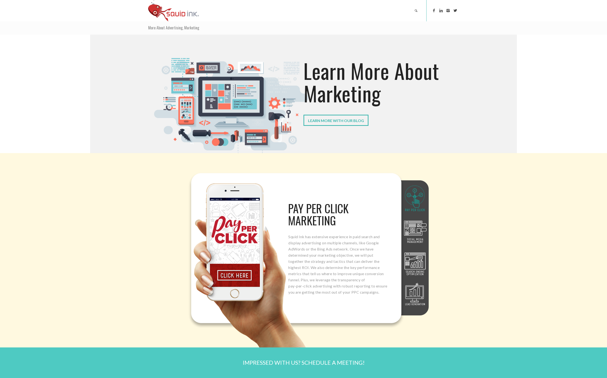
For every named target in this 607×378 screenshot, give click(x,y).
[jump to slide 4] (415, 294)
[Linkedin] (441, 10)
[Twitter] (455, 10)
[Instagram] (448, 10)
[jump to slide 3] (415, 264)
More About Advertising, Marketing (173, 28)
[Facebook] (433, 10)
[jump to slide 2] (415, 231)
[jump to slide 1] (414, 198)
